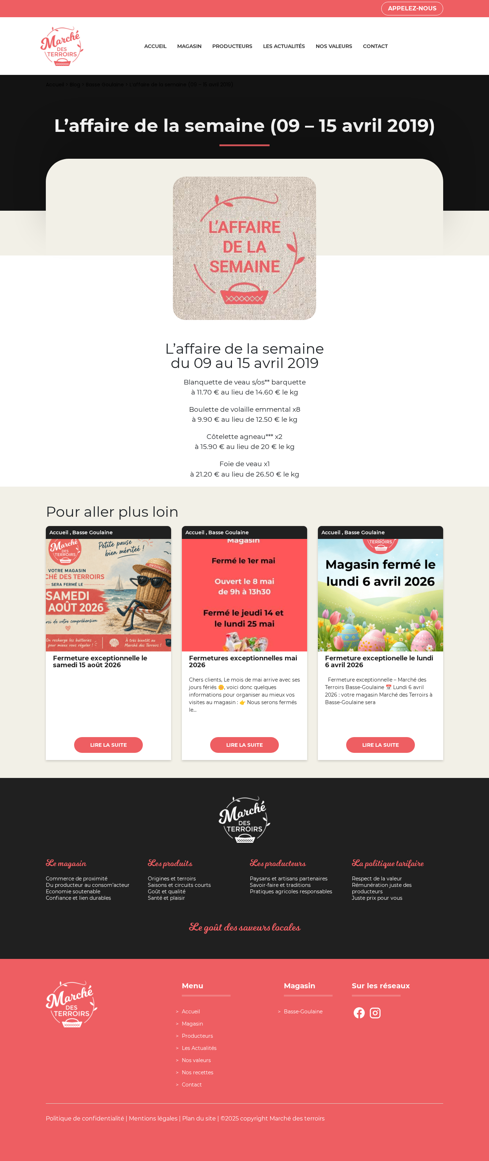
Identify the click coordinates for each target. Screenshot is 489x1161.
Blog (75, 84)
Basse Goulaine (105, 84)
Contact (375, 46)
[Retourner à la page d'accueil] (61, 45)
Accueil (155, 46)
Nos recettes (197, 1072)
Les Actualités (284, 46)
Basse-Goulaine (303, 1011)
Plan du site (199, 1118)
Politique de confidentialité (85, 1118)
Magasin (189, 46)
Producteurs (232, 46)
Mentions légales (153, 1118)
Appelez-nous (412, 8)
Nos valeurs (334, 46)
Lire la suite (108, 745)
